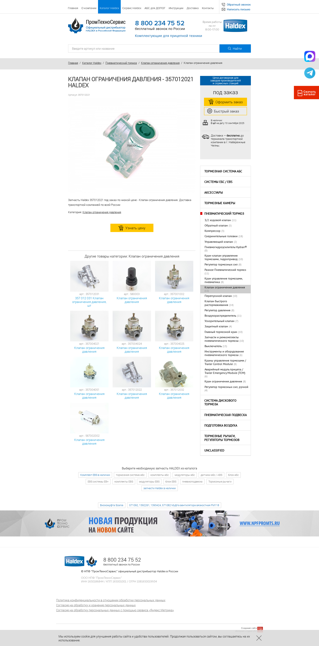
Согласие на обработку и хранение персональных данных (96, 605)
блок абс (233, 475)
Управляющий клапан (219, 242)
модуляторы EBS (149, 481)
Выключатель (213, 346)
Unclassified (214, 451)
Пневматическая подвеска (225, 415)
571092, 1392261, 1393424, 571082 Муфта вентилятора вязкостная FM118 (174, 505)
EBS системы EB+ (98, 481)
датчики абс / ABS (211, 475)
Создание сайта (249, 628)
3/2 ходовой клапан (218, 220)
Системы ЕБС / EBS (218, 182)
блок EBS (170, 481)
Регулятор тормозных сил (221, 265)
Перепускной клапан (218, 296)
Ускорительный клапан (219, 321)
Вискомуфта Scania (111, 505)
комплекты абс (159, 475)
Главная (73, 63)
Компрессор (212, 231)
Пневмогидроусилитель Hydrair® (226, 247)
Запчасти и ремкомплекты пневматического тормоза (222, 339)
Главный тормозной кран (221, 332)
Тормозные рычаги (219, 481)
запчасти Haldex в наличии (159, 488)
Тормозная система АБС (223, 171)
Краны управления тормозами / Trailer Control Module (225, 362)
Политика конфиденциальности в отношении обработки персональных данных (110, 600)
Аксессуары (213, 193)
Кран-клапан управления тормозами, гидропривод (221, 257)
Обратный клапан (216, 226)
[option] (131, 145)
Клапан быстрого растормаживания (216, 303)
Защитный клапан (216, 326)
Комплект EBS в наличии (95, 475)
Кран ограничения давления (223, 381)
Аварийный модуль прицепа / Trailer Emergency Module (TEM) (225, 371)
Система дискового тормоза (220, 403)
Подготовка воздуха (220, 426)
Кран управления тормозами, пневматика (224, 280)
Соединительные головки (221, 236)
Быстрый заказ (226, 111)
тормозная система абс (130, 475)
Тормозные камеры (219, 203)
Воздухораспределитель (220, 316)
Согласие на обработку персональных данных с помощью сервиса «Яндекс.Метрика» (115, 610)
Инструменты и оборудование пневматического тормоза (224, 353)
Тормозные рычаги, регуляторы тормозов (221, 438)
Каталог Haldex (91, 63)
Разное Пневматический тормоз (225, 270)
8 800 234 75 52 (159, 23)
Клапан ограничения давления (160, 63)
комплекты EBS (123, 481)
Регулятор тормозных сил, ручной (226, 387)
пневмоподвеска (192, 481)
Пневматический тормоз (121, 63)
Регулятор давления (217, 310)
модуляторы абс (185, 475)
